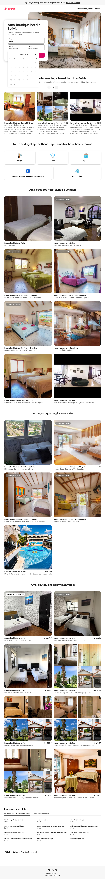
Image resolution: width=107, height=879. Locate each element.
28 (31, 80)
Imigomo (57, 875)
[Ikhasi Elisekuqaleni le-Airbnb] (9, 8)
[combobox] (26, 41)
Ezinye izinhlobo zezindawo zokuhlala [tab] (17, 813)
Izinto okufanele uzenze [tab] (41, 813)
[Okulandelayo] (56, 87)
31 (15, 84)
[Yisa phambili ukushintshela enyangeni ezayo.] (35, 54)
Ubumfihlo (48, 875)
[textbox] (16, 48)
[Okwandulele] (49, 87)
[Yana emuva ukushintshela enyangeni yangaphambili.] (11, 54)
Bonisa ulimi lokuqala (73, 3)
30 (11, 84)
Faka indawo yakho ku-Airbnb (88, 9)
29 (35, 80)
